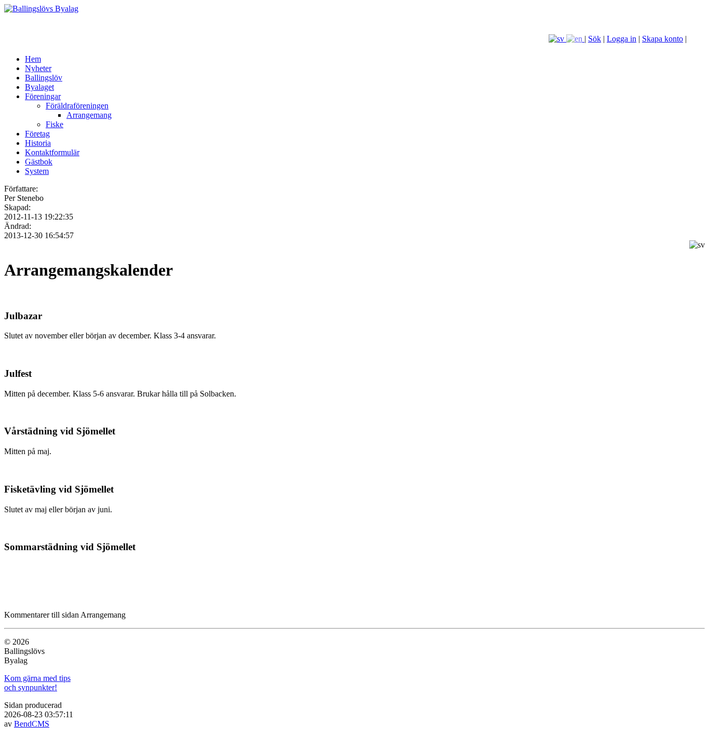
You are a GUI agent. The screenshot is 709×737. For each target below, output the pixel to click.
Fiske (54, 124)
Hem (33, 58)
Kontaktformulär (52, 152)
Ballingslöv (43, 77)
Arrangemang (89, 115)
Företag (37, 133)
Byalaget (39, 87)
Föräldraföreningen (77, 105)
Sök (594, 38)
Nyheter (38, 68)
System (37, 171)
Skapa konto (662, 38)
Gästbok (38, 161)
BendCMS (31, 723)
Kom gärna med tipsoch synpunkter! (37, 683)
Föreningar (43, 96)
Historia (38, 143)
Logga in (621, 38)
